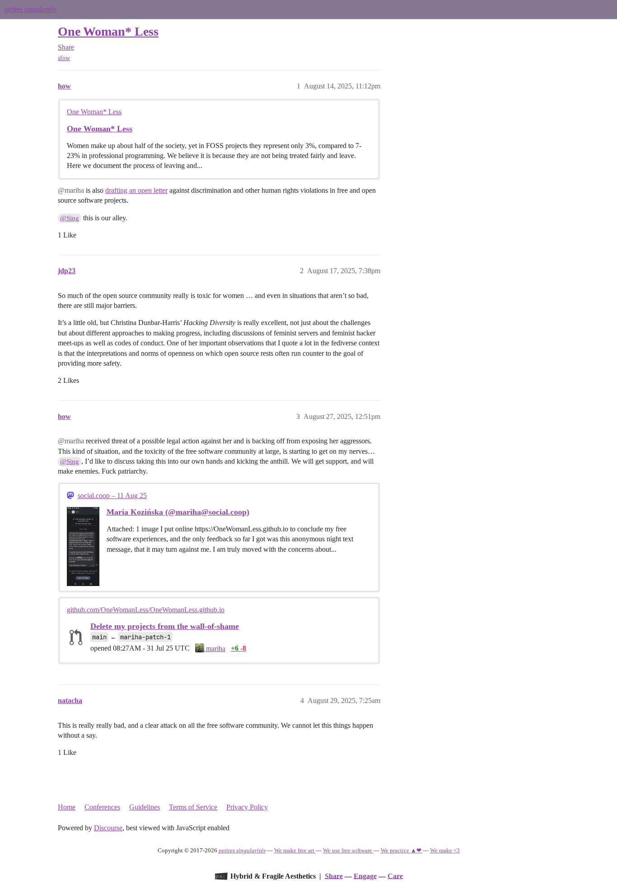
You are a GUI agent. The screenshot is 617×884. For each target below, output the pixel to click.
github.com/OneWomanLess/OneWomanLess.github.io (145, 610)
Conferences (102, 807)
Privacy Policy (247, 807)
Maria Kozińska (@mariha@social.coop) (178, 511)
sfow (64, 58)
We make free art (295, 850)
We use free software (348, 850)
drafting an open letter (136, 190)
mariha (214, 648)
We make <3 (445, 850)
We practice (401, 850)
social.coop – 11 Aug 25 (112, 495)
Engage (365, 875)
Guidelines (144, 807)
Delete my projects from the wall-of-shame (164, 626)
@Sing (69, 218)
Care (395, 875)
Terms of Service (193, 807)
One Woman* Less (108, 31)
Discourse (108, 828)
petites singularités (30, 9)
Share (334, 875)
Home (66, 807)
